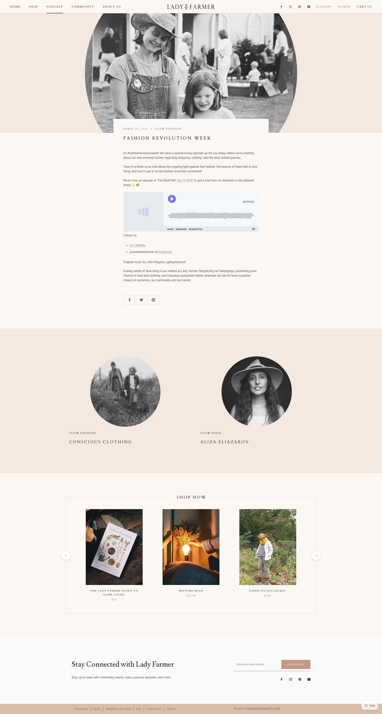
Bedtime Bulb (191, 590)
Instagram (165, 251)
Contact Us (154, 709)
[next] (316, 555)
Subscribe (296, 664)
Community (83, 7)
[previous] (65, 555)
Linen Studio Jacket (267, 590)
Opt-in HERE (185, 180)
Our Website (137, 245)
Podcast (55, 7)
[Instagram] (290, 6)
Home (15, 7)
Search (344, 6)
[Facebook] (281, 6)
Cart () (364, 7)
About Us (112, 7)
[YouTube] (308, 6)
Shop (33, 7)
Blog (97, 709)
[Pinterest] (299, 6)
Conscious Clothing (100, 442)
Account (324, 6)
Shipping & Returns (118, 709)
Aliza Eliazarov (225, 442)
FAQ (138, 709)
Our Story (81, 709)
